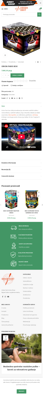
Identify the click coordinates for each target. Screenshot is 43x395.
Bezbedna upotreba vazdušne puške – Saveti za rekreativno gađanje (21, 368)
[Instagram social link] (5, 296)
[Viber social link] (22, 98)
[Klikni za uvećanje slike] (5, 55)
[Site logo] (21, 9)
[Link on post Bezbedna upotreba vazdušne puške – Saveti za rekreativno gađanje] (22, 348)
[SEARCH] (39, 14)
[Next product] (40, 62)
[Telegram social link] (19, 98)
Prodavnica (5, 315)
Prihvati (21, 391)
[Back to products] (38, 62)
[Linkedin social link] (14, 98)
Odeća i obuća (27, 278)
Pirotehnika (12, 62)
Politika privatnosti (28, 308)
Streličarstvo (26, 295)
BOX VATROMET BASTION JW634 (11, 212)
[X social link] (9, 98)
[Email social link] (12, 98)
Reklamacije (26, 322)
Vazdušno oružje (28, 285)
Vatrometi (21, 62)
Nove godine (12, 115)
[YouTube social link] (8, 296)
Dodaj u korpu (17, 75)
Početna (4, 62)
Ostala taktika (27, 291)
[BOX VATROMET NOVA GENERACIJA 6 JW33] (32, 199)
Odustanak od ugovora (30, 315)
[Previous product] (35, 62)
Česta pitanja (5, 322)
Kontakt (4, 311)
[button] (18, 196)
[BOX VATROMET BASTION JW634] (11, 199)
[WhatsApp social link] (17, 98)
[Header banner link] (21, 3)
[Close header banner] (40, 3)
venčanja (35, 115)
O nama (4, 308)
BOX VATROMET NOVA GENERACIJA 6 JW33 (32, 212)
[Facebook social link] (7, 98)
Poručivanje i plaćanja (29, 325)
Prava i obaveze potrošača (31, 318)
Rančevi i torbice (28, 288)
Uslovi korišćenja (28, 311)
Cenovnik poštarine (7, 325)
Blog (3, 318)
